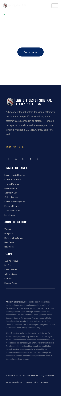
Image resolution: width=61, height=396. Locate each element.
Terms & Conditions (14, 382)
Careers (44, 382)
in (31, 158)
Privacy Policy (32, 382)
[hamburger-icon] (54, 5)
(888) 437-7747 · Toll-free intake (22, 14)
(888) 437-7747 (15, 146)
